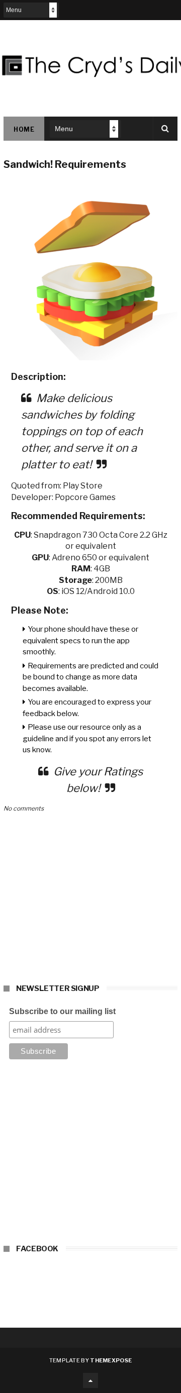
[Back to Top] (90, 1380)
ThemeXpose (111, 1360)
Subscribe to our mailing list (62, 1011)
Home (24, 129)
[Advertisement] (90, 1154)
